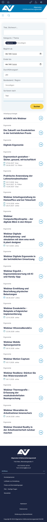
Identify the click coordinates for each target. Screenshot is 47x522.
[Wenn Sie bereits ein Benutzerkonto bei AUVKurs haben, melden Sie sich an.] (31, 2)
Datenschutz (23, 509)
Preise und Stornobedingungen (13, 485)
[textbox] (22, 43)
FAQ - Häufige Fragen (10, 489)
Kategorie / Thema (11, 38)
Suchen (37, 106)
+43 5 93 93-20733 (23, 465)
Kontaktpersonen (9, 477)
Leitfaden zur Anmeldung (11, 481)
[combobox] (23, 43)
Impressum (23, 503)
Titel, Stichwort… (10, 27)
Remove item (15, 43)
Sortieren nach (9, 91)
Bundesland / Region (11, 80)
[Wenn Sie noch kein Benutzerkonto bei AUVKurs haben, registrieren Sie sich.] (36, 2)
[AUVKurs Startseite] (8, 8)
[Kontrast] (41, 2)
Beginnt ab (7, 49)
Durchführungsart (10, 70)
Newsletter (7, 493)
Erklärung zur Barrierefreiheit (23, 514)
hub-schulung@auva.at (23, 468)
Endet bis (7, 59)
